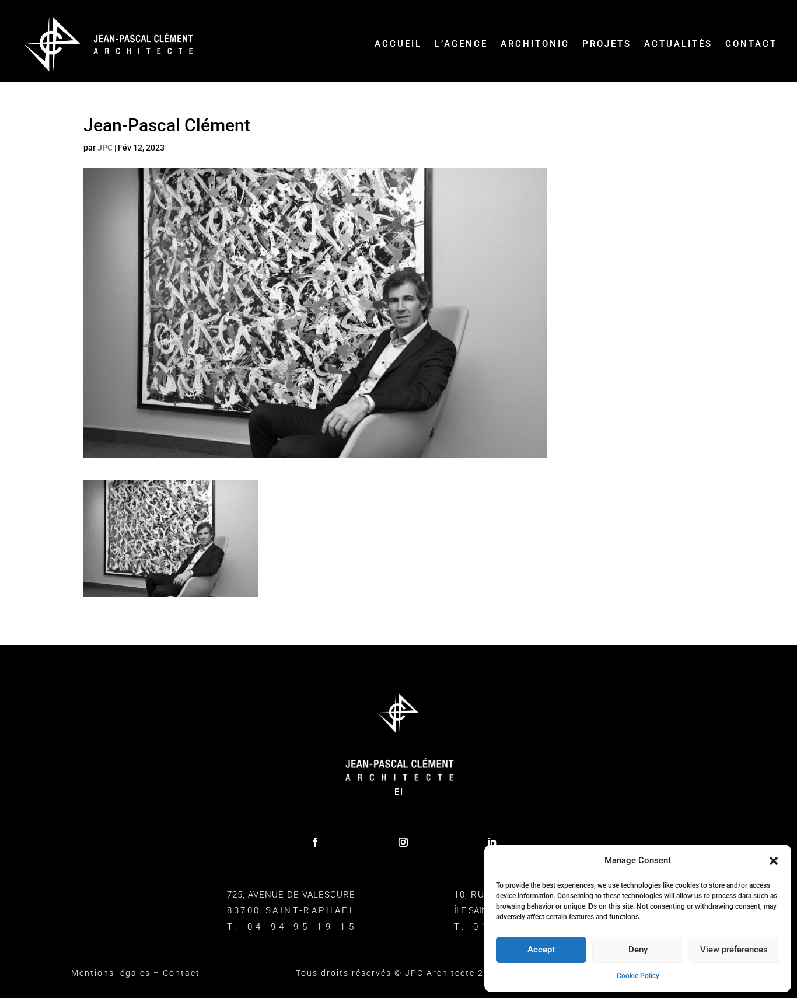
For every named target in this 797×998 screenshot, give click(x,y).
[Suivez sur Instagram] (403, 842)
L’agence (461, 44)
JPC (105, 147)
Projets (606, 44)
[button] (773, 861)
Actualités (678, 44)
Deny (638, 949)
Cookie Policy (638, 976)
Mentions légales (111, 973)
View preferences (734, 949)
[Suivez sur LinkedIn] (492, 842)
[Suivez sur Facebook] (315, 842)
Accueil (398, 44)
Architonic (535, 44)
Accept (541, 949)
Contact (751, 44)
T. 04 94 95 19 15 (292, 927)
